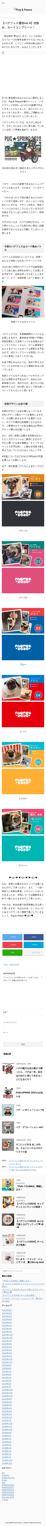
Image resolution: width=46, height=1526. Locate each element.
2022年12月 (7, 1335)
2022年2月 (7, 1356)
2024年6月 (7, 1313)
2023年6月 (7, 1322)
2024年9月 (7, 1310)
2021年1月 (6, 1387)
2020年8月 (7, 1402)
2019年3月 (7, 1451)
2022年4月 (7, 1350)
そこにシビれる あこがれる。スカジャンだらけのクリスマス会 (29, 1148)
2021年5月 (7, 1377)
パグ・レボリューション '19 (30, 1110)
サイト (5, 1032)
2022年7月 (7, 1341)
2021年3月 (7, 1383)
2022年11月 (7, 1338)
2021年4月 (7, 1380)
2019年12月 (7, 1423)
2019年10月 (7, 1429)
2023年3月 (7, 1331)
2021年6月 (7, 1374)
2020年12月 (7, 1390)
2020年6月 (7, 1405)
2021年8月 (7, 1368)
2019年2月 (7, 1454)
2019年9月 (7, 1432)
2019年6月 (7, 1442)
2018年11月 (7, 1463)
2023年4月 (7, 1328)
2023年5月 (7, 1325)
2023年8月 (7, 1319)
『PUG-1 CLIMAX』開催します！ (16, 1281)
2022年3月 (7, 1353)
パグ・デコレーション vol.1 (29, 1127)
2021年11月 (7, 1362)
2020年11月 (7, 1393)
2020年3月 (7, 1414)
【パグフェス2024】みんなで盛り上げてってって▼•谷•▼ (30, 1224)
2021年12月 (7, 1359)
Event (6, 965)
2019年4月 (7, 1448)
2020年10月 (7, 1396)
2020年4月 (7, 1411)
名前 (5, 1012)
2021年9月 (7, 1365)
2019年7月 (6, 1439)
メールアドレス (9, 1022)
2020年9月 (7, 1399)
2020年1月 (7, 1420)
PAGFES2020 (14, 965)
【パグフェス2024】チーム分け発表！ (19, 1295)
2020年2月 (7, 1417)
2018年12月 (7, 1460)
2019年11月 (7, 1426)
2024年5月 (7, 1316)
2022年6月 (7, 1344)
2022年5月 (7, 1347)
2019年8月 (7, 1436)
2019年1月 (6, 1457)
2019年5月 (7, 1445)
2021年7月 (6, 1371)
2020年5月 (7, 1408)
